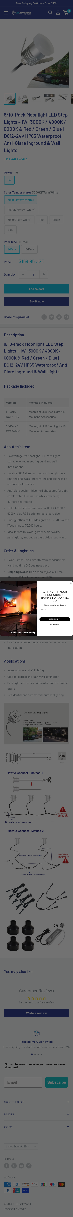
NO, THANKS (54, 625)
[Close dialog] (71, 583)
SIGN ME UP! (54, 619)
